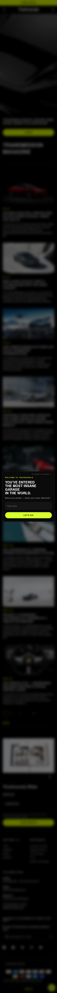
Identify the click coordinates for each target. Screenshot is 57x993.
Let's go (28, 515)
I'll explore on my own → (42, 474)
